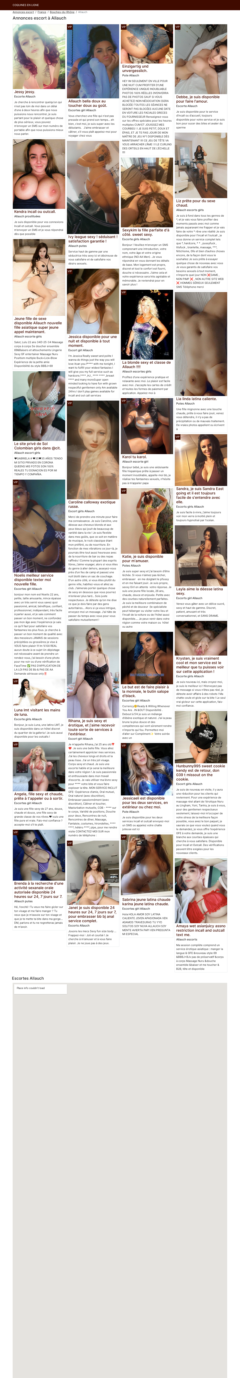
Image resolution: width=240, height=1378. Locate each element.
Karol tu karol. (134, 457)
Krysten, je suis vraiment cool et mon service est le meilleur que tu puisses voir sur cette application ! (200, 665)
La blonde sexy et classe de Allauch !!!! (146, 364)
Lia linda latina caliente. (196, 399)
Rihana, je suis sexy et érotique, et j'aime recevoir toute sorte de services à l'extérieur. (91, 727)
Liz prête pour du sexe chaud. (195, 203)
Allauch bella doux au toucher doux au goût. (87, 103)
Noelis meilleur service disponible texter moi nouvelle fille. (33, 579)
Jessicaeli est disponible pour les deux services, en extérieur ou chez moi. (145, 802)
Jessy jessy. (24, 92)
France (42, 12)
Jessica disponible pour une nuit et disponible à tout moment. (92, 341)
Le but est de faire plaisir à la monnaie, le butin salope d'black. (145, 691)
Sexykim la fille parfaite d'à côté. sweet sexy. (145, 232)
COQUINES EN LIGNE (26, 5)
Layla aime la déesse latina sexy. (199, 591)
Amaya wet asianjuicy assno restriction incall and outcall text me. (201, 930)
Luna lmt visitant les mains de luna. (37, 712)
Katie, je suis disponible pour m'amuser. (142, 558)
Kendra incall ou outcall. (35, 211)
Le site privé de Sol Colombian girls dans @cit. (37, 445)
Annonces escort (23, 12)
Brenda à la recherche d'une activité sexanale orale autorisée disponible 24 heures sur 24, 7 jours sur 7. (38, 890)
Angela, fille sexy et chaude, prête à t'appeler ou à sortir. (38, 796)
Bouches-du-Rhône (62, 12)
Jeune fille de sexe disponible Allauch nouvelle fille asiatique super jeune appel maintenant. (38, 325)
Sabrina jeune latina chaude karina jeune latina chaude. (146, 901)
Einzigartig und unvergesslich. (135, 68)
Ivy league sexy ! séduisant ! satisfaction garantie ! (93, 239)
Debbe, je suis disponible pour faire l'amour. (198, 99)
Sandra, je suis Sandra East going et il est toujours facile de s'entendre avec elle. (200, 495)
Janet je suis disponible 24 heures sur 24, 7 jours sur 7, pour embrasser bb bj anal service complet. (92, 914)
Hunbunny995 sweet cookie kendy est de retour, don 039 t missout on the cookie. (200, 772)
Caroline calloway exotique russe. (91, 504)
